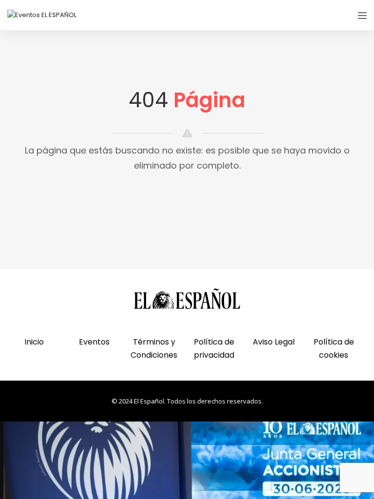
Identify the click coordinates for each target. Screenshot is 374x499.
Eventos (94, 341)
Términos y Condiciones (154, 348)
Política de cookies (334, 348)
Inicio (34, 341)
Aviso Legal (274, 341)
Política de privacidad (214, 348)
